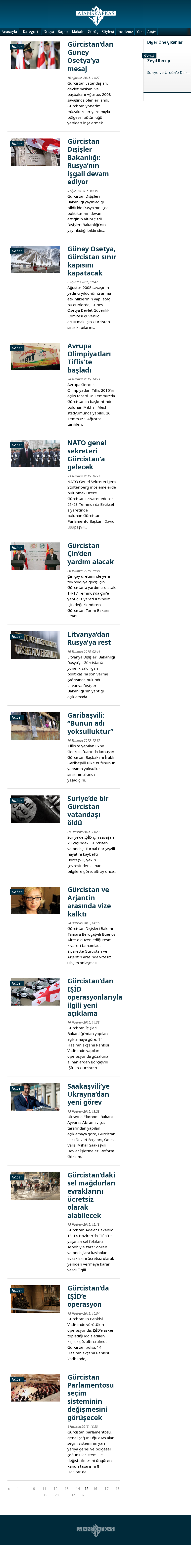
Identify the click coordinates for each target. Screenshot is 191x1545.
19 (46, 1495)
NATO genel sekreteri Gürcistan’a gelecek (86, 454)
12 (55, 1488)
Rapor (63, 31)
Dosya (49, 31)
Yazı (140, 31)
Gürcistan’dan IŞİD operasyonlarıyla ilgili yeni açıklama (94, 997)
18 (118, 1488)
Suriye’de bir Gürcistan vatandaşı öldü (87, 810)
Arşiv (151, 31)
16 (95, 1488)
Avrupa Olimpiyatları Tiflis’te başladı (89, 358)
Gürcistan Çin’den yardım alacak (90, 553)
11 (44, 1488)
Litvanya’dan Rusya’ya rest (89, 638)
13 (67, 1488)
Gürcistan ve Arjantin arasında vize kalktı (89, 901)
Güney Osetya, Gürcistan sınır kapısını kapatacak (91, 260)
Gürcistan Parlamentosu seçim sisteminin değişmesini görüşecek (90, 1397)
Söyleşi (108, 31)
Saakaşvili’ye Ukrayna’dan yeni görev (88, 1094)
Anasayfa (9, 31)
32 (73, 1495)
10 (33, 1488)
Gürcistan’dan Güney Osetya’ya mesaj (90, 56)
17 (106, 1488)
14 (78, 1488)
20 (57, 1495)
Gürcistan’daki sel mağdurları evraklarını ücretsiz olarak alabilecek (91, 1195)
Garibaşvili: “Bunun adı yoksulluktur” (90, 723)
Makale (78, 31)
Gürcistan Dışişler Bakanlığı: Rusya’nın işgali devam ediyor (88, 161)
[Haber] (35, 54)
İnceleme (125, 31)
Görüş (93, 31)
